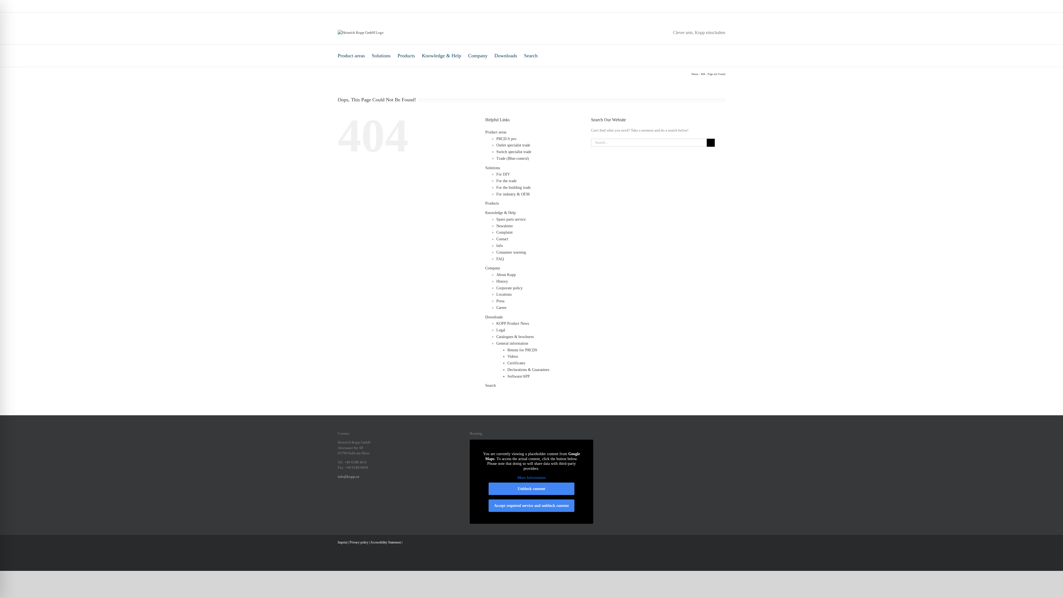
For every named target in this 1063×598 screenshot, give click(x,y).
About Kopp (506, 275)
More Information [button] (531, 478)
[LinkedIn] (353, 495)
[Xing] (361, 495)
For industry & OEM (513, 194)
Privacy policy (359, 542)
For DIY (503, 174)
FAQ (500, 259)
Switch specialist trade (513, 152)
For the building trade (513, 187)
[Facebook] (339, 495)
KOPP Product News (512, 323)
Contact (502, 239)
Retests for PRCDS (522, 350)
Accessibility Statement (385, 542)
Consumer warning (511, 252)
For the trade (506, 181)
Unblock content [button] (531, 489)
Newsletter (504, 226)
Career (501, 308)
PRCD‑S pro (506, 139)
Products (406, 55)
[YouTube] (375, 495)
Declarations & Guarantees (528, 370)
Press (500, 301)
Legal (500, 330)
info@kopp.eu (348, 477)
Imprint (342, 542)
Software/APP (518, 376)
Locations (504, 294)
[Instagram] (346, 495)
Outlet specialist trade (513, 145)
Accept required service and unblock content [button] (531, 506)
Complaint (504, 232)
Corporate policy (509, 288)
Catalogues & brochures (515, 337)
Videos (512, 356)
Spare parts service (511, 219)
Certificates (516, 363)
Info (499, 246)
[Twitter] (368, 495)
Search (531, 55)
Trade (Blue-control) (512, 158)
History (502, 281)
